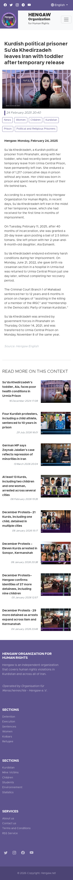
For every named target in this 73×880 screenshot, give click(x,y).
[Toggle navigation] (66, 19)
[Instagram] (15, 853)
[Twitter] (6, 853)
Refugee (7, 741)
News (7, 120)
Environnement (12, 787)
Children (36, 120)
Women (21, 120)
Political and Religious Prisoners (35, 129)
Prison (8, 129)
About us (8, 818)
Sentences (9, 727)
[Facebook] (23, 853)
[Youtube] (32, 853)
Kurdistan (51, 120)
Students (8, 782)
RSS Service (10, 833)
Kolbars (7, 737)
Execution (8, 722)
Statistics (7, 792)
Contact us (9, 823)
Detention (8, 717)
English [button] (60, 5)
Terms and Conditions (16, 828)
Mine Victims (10, 772)
